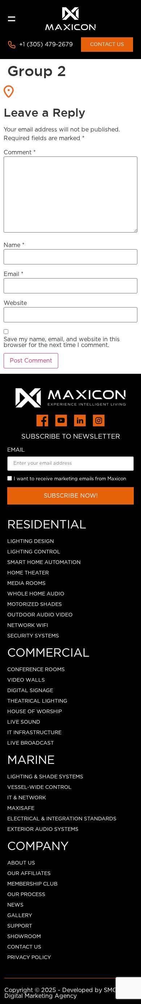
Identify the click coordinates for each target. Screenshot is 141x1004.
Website (15, 303)
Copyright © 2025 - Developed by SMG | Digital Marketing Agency (62, 993)
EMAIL (16, 450)
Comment (20, 152)
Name (14, 245)
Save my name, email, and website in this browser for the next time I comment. (62, 342)
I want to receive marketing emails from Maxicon (70, 479)
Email (14, 274)
